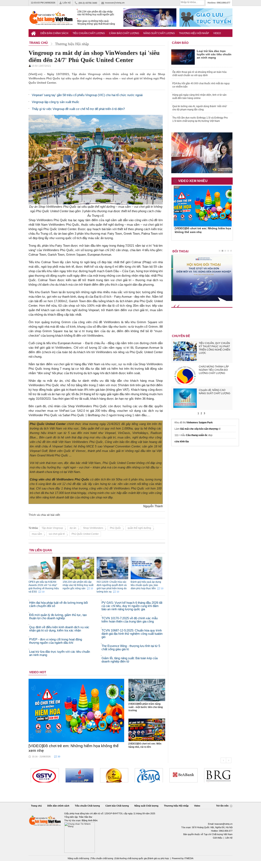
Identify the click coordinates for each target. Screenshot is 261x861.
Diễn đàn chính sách (54, 33)
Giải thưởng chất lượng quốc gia (131, 858)
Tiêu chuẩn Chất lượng (89, 33)
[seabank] (182, 775)
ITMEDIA (188, 858)
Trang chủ (36, 805)
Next (228, 760)
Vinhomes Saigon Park (199, 422)
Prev (223, 760)
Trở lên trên (222, 806)
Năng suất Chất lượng (159, 33)
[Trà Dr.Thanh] (113, 775)
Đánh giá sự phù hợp (158, 858)
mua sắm (37, 534)
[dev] (78, 775)
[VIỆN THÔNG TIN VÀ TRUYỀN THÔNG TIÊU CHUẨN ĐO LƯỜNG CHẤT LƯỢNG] (148, 775)
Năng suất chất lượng (78, 858)
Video (217, 33)
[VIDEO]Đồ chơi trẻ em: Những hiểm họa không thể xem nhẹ (74, 748)
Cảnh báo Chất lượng (124, 33)
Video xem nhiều (193, 181)
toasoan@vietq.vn (115, 2)
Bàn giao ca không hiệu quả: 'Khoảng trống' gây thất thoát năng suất (96, 23)
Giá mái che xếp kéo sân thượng (199, 428)
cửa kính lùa (182, 441)
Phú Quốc (115, 528)
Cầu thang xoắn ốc (197, 435)
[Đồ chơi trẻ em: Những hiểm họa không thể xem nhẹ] (76, 710)
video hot (37, 672)
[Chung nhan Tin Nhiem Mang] (130, 832)
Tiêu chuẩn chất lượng (102, 858)
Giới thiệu (217, 838)
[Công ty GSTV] (44, 775)
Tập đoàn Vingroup (52, 528)
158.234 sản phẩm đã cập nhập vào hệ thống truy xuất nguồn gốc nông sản (95, 13)
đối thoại (180, 251)
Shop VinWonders (93, 528)
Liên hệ (67, 2)
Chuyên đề (181, 336)
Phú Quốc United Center (85, 534)
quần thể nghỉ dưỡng (139, 528)
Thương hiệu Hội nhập (194, 33)
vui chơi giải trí (57, 534)
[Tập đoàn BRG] (217, 775)
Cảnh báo (180, 42)
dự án (73, 528)
